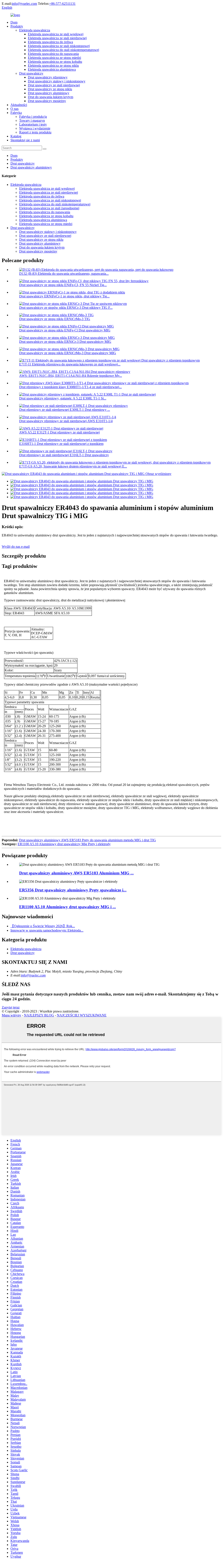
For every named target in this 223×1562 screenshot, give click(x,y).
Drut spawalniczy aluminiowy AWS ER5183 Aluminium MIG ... (76, 873)
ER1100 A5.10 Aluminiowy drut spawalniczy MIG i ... (67, 907)
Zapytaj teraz (11, 1007)
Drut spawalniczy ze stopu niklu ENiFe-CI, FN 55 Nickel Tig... (63, 285)
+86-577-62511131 (62, 3)
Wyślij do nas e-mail (16, 546)
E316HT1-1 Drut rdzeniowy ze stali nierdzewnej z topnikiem (61, 444)
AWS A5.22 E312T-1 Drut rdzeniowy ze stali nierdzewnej (59, 432)
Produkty (16, 26)
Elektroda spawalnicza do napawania (53, 54)
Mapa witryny (11, 1015)
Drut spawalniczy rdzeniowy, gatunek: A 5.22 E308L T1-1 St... (62, 398)
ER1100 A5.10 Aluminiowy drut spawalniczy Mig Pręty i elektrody (64, 844)
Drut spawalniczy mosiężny (47, 101)
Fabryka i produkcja (33, 116)
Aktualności (18, 105)
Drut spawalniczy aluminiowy (48, 93)
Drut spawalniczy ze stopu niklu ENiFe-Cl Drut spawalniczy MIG (64, 330)
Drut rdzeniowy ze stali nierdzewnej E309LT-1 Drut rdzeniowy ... (64, 409)
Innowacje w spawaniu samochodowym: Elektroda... (46, 930)
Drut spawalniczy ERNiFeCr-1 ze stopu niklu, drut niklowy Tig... (64, 296)
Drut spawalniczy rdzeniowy (48, 77)
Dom (13, 22)
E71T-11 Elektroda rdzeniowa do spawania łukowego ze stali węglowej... (69, 364)
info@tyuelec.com (24, 3)
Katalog (15, 136)
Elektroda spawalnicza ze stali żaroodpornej (49, 208)
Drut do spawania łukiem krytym (50, 97)
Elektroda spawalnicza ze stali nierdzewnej (57, 38)
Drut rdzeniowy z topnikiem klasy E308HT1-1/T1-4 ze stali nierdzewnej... (70, 387)
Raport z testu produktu (35, 132)
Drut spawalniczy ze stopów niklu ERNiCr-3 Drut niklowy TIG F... (66, 307)
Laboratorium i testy (33, 124)
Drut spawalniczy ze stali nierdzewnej (54, 85)
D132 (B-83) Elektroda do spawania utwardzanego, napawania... (64, 273)
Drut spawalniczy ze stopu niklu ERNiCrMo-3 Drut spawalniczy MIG (67, 353)
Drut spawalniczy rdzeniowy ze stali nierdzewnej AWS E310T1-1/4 (66, 421)
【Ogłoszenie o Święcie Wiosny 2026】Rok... (42, 926)
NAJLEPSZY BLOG (39, 1015)
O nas (14, 109)
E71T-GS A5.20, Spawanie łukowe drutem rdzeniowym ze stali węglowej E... (73, 466)
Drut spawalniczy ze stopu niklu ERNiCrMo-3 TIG (54, 319)
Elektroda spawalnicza (34, 30)
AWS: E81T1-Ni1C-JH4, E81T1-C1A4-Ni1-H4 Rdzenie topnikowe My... (70, 375)
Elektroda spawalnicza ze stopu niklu (53, 65)
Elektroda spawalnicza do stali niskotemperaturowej (63, 50)
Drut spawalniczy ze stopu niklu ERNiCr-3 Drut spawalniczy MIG (65, 341)
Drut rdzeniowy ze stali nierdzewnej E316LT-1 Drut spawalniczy (64, 455)
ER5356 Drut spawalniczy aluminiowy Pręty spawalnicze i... (73, 890)
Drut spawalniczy (31, 73)
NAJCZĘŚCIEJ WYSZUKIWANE (81, 1015)
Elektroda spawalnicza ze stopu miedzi (54, 58)
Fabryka (16, 112)
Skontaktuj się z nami (25, 140)
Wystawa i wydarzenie (34, 128)
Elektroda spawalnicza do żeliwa (50, 42)
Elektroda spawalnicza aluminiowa (52, 69)
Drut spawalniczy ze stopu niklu (50, 89)
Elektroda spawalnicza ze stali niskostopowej (59, 46)
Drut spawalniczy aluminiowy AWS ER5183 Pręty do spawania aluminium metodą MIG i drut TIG (87, 840)
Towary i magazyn (32, 120)
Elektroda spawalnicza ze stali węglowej (55, 34)
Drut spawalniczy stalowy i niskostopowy (56, 81)
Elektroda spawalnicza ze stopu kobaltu (55, 61)
